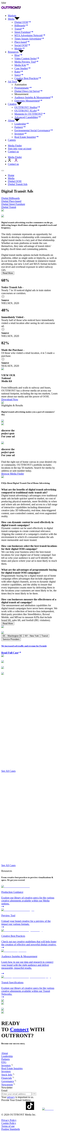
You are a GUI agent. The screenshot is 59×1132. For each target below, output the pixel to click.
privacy (11, 1097)
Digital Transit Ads (17, 184)
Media (11, 178)
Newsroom (7, 1084)
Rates (17, 71)
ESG (3, 1062)
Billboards (19, 25)
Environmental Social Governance (32, 130)
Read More (8, 273)
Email (4, 1090)
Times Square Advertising (27, 38)
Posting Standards (10, 1129)
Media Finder (15, 145)
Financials (6, 1078)
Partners (18, 127)
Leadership (20, 123)
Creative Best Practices (26, 78)
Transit (17, 28)
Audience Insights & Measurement (32, 97)
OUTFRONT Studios (25, 107)
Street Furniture (22, 32)
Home (11, 175)
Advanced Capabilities (26, 117)
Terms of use (8, 1126)
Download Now (9, 399)
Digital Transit (8, 207)
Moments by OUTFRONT (28, 114)
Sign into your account (19, 148)
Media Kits (20, 65)
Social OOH (20, 45)
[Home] (2, 1050)
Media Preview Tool (25, 61)
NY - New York (32, 636)
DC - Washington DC (12, 636)
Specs (17, 75)
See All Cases (8, 771)
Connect (19, 1029)
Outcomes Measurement (26, 100)
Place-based (20, 42)
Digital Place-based (11, 201)
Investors (19, 133)
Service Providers (11, 639)
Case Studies (21, 68)
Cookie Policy (8, 1123)
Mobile (18, 48)
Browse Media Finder (12, 473)
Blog (17, 55)
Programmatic (21, 87)
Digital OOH (21, 22)
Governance (7, 1081)
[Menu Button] (2, 170)
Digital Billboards (10, 198)
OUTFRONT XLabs (25, 110)
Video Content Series (25, 58)
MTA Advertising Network (28, 35)
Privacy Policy (8, 1120)
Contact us (13, 151)
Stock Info (6, 1074)
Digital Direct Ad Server (27, 91)
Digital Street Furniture (13, 204)
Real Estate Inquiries (25, 137)
